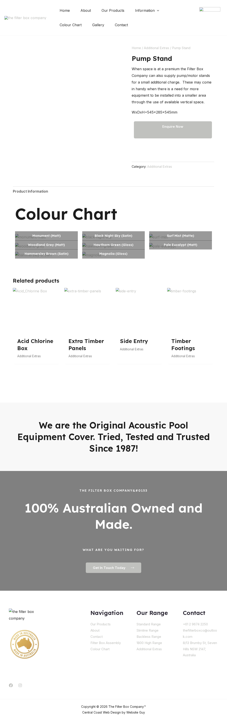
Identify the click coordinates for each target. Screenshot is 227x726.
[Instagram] (20, 685)
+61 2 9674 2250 (195, 624)
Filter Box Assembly (105, 643)
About (95, 630)
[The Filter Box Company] (25, 17)
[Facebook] (11, 685)
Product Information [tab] (30, 191)
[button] (157, 10)
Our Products (100, 624)
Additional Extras (156, 48)
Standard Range (149, 624)
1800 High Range (149, 643)
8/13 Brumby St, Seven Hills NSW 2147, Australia (200, 649)
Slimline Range (148, 630)
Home (136, 48)
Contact (96, 636)
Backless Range (149, 636)
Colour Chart (100, 649)
